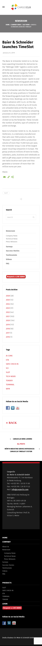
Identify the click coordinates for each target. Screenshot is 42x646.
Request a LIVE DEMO (16, 277)
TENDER (9, 380)
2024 (8, 304)
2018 (8, 329)
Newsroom (10, 231)
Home (7, 25)
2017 (8, 333)
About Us (5, 547)
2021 (8, 316)
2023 (8, 308)
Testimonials (11, 255)
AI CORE (9, 356)
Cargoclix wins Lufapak (22, 439)
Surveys (9, 246)
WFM (8, 389)
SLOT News (26, 25)
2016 (8, 337)
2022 (8, 312)
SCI (7, 368)
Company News (16, 25)
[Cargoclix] (21, 7)
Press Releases (11, 242)
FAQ (7, 263)
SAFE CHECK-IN (12, 364)
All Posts (21, 444)
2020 (8, 320)
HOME (4, 538)
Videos (9, 259)
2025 (8, 300)
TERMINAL (10, 384)
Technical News (12, 239)
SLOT (6, 193)
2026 (8, 296)
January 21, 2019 (9, 53)
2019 (8, 325)
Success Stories (12, 251)
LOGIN (4, 604)
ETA (7, 360)
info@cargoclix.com (20, 489)
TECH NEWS (11, 376)
